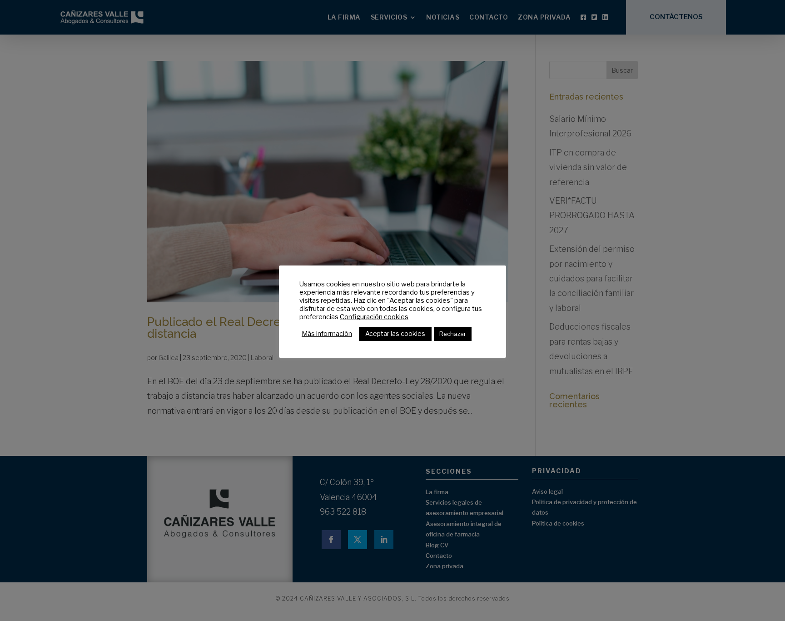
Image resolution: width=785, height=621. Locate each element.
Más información (327, 334)
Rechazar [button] (452, 333)
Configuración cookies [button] (374, 317)
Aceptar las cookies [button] (395, 333)
